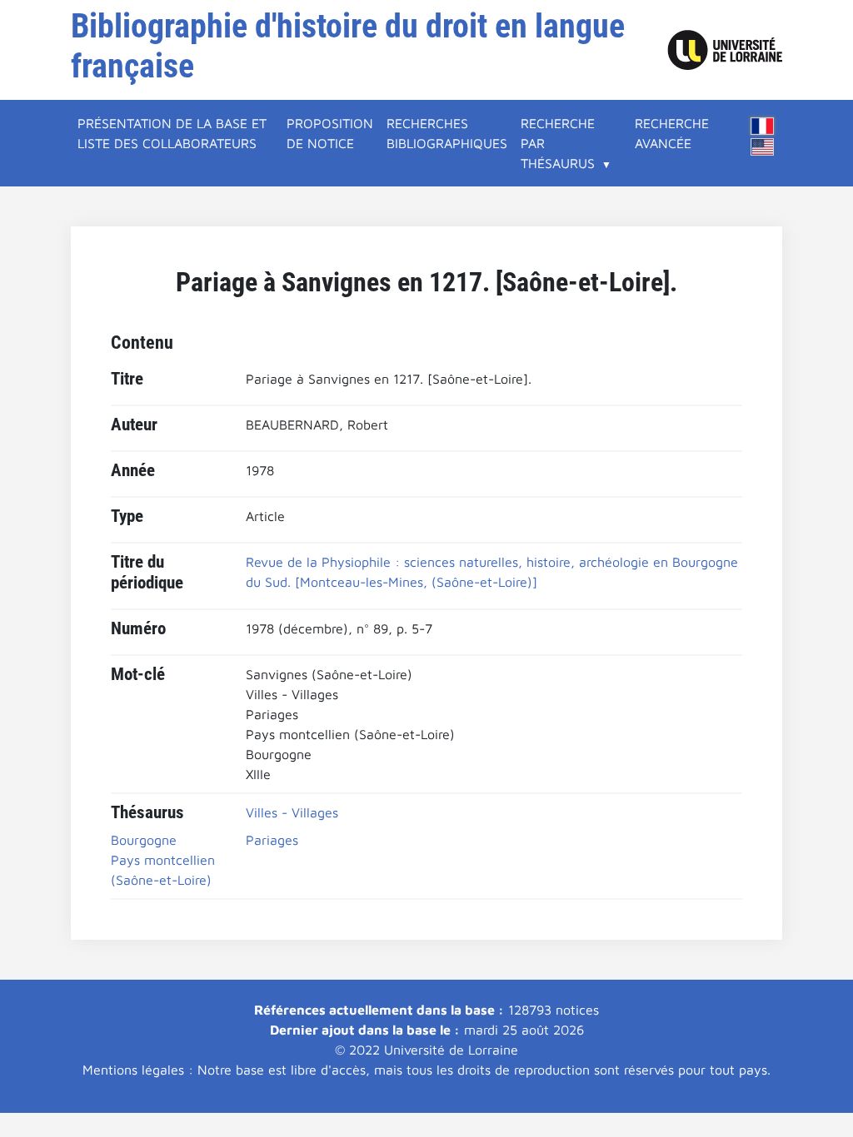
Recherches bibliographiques (447, 133)
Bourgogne (144, 839)
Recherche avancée (672, 133)
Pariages (272, 839)
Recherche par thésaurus (558, 143)
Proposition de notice (330, 133)
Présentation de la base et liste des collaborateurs (172, 133)
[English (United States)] (762, 147)
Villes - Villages (292, 812)
